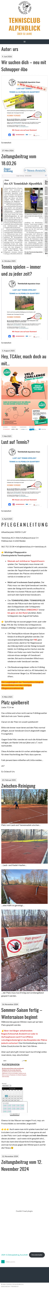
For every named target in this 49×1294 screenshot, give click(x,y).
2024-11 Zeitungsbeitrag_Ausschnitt (14, 1255)
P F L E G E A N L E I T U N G (24, 524)
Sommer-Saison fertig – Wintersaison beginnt (21, 1013)
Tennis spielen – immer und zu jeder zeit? (21, 270)
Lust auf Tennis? (15, 441)
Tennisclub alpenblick (24, 24)
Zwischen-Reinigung (18, 785)
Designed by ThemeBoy (10, 1286)
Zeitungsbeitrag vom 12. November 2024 (21, 1165)
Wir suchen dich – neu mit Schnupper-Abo (23, 65)
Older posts (8, 1262)
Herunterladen (36, 1255)
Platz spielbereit (15, 702)
